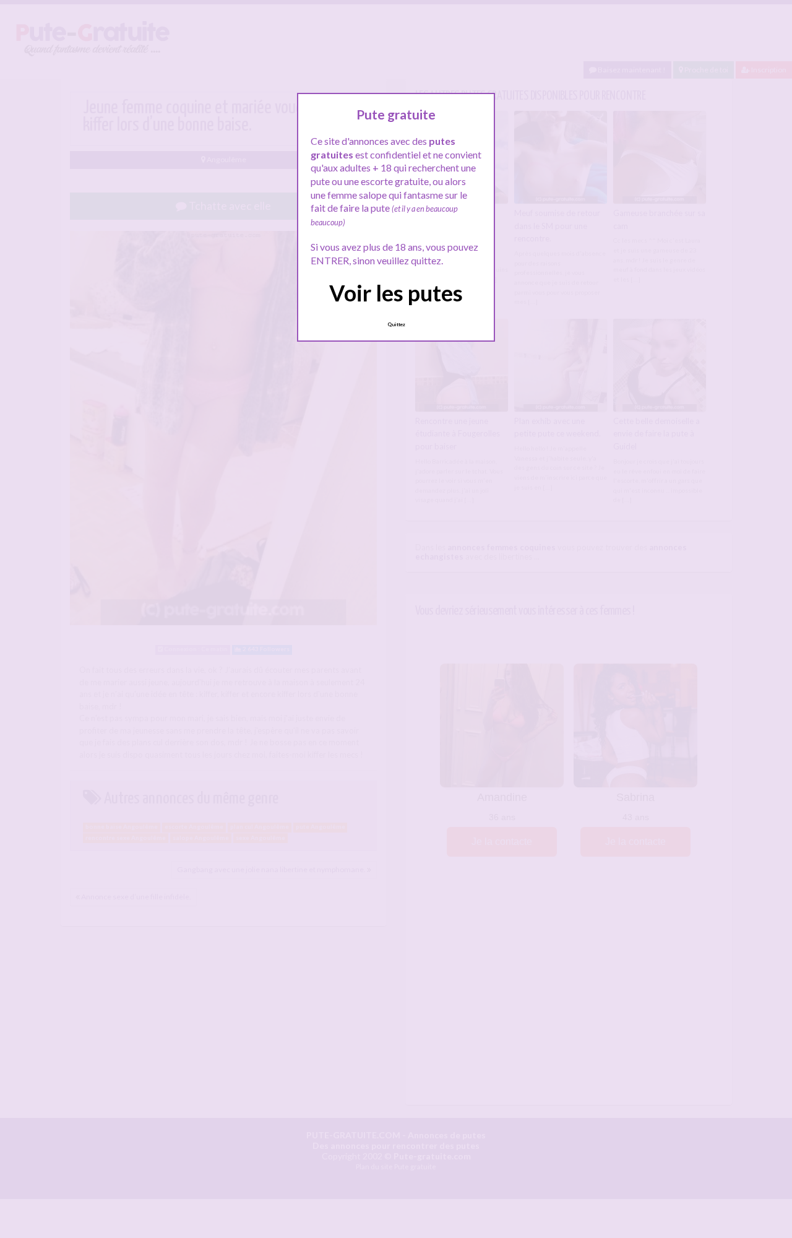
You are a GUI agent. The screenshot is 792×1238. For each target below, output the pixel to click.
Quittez (396, 324)
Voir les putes (396, 292)
